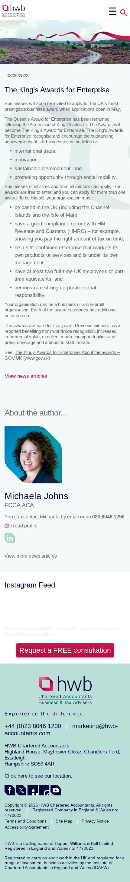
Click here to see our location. (38, 776)
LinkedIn (10, 538)
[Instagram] (44, 790)
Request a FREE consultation (65, 650)
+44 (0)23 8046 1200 (33, 726)
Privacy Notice (95, 821)
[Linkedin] (33, 790)
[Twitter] (21, 790)
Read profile (24, 525)
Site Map (64, 821)
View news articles (26, 376)
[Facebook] (10, 790)
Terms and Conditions (26, 821)
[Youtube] (55, 790)
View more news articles (31, 556)
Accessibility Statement (27, 827)
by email (70, 516)
